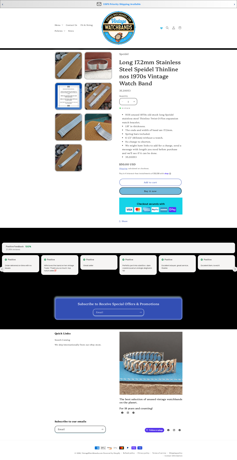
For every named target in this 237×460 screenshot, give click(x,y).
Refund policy (129, 453)
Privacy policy (143, 453)
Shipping (123, 168)
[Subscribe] (140, 312)
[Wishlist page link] (161, 28)
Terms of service (159, 453)
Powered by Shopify (111, 453)
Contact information (173, 456)
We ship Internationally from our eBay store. (78, 344)
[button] (58, 25)
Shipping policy (175, 453)
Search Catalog (62, 339)
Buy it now (150, 191)
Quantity (123, 96)
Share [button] (125, 221)
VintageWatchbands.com (92, 453)
